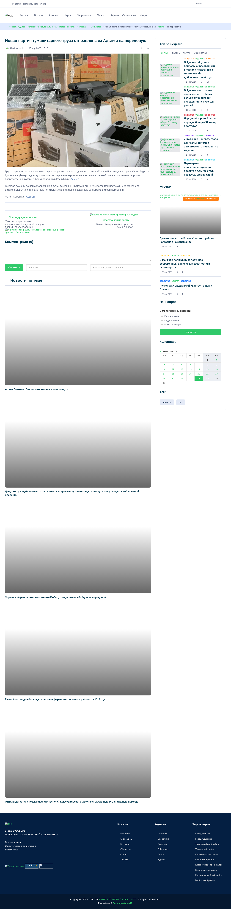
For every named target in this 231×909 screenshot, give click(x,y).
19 (182, 374)
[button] (224, 16)
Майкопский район (205, 880)
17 (164, 374)
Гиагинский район (204, 859)
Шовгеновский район (206, 870)
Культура (124, 844)
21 (199, 374)
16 (216, 369)
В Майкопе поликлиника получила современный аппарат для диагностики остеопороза (185, 264)
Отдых (100, 15)
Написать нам (30, 4)
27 (190, 378)
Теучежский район (204, 849)
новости (167, 402)
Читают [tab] (164, 53)
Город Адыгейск (203, 839)
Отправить (14, 267)
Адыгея (53, 15)
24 (164, 378)
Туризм (124, 859)
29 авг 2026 (167, 246)
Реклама (16, 4)
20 (190, 374)
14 (199, 369)
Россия (24, 15)
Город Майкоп (202, 833)
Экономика (126, 839)
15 (207, 369)
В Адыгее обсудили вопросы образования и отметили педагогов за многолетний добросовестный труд (199, 70)
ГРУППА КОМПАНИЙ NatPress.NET (117, 899)
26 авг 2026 (191, 110)
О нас (43, 4)
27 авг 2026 (191, 131)
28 (199, 378)
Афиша (114, 15)
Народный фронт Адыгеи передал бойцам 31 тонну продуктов (200, 122)
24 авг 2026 (191, 82)
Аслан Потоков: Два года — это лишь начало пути (36, 389)
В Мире (38, 15)
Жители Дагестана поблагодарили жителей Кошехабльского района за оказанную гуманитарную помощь (71, 801)
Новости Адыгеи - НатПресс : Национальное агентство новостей (42, 26)
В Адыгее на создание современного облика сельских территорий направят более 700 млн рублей (199, 98)
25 (173, 378)
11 (173, 369)
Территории (84, 15)
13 (190, 369)
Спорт (123, 854)
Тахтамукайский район (207, 844)
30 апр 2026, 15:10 (38, 48)
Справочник (129, 15)
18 (173, 374)
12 (182, 369)
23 (216, 374)
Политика (125, 833)
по (180, 402)
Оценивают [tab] (200, 53)
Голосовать (190, 332)
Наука (67, 15)
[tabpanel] (190, 118)
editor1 (19, 48)
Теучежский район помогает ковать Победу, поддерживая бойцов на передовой (55, 597)
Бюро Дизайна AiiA (122, 903)
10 (164, 369)
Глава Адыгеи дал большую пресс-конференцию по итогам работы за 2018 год (55, 699)
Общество (96, 26)
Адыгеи (161, 26)
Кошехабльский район (206, 854)
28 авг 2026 (167, 294)
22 (207, 374)
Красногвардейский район (208, 864)
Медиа (143, 15)
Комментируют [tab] (181, 53)
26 (182, 378)
